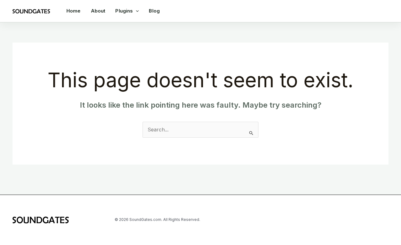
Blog (154, 11)
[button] (136, 11)
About (98, 11)
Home (73, 11)
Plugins (124, 11)
